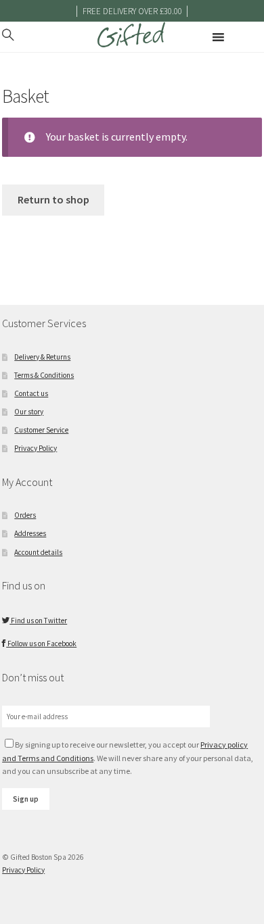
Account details (38, 552)
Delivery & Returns (42, 357)
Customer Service (41, 430)
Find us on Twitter (38, 620)
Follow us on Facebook (41, 643)
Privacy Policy (35, 448)
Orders (25, 515)
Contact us (31, 393)
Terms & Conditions (44, 375)
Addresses (30, 533)
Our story (28, 411)
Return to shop (53, 199)
